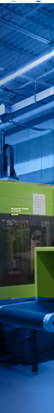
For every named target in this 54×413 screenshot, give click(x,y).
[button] (42, 1)
